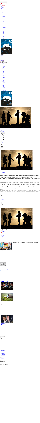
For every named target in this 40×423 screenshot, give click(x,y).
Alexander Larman (3, 323)
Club (1, 9)
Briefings (2, 8)
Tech (2, 13)
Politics (2, 55)
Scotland (3, 23)
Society (3, 21)
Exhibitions (3, 77)
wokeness (2, 236)
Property (3, 83)
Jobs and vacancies (3, 350)
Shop (3, 19)
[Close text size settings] (1, 133)
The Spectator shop (3, 354)
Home (1, 6)
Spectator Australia (3, 353)
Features (3, 35)
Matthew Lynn (2, 312)
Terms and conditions (3, 349)
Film (2, 26)
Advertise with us (3, 344)
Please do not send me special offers (4, 364)
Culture (3, 29)
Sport (3, 32)
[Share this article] (1, 202)
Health (3, 33)
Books (3, 25)
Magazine (2, 57)
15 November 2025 (3, 131)
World (3, 73)
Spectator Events (3, 355)
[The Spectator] (0, 5)
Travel (3, 31)
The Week (3, 34)
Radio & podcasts (4, 27)
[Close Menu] (0, 60)
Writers (3, 67)
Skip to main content (2, 0)
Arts (2, 24)
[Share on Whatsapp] (2, 143)
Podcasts (3, 68)
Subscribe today (2, 358)
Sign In (1, 59)
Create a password (2, 362)
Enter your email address (2, 361)
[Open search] (0, 59)
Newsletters (2, 7)
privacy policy (13, 365)
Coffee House (2, 20)
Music (3, 78)
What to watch (3, 30)
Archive (2, 10)
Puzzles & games (4, 38)
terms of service (9, 365)
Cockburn (3, 12)
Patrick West (1, 251)
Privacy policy (2, 348)
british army (2, 235)
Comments (3, 199)
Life (2, 37)
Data (2, 22)
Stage (3, 28)
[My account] (2, 59)
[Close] (0, 337)
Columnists (3, 87)
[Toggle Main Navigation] (0, 4)
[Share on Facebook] (2, 200)
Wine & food (3, 82)
